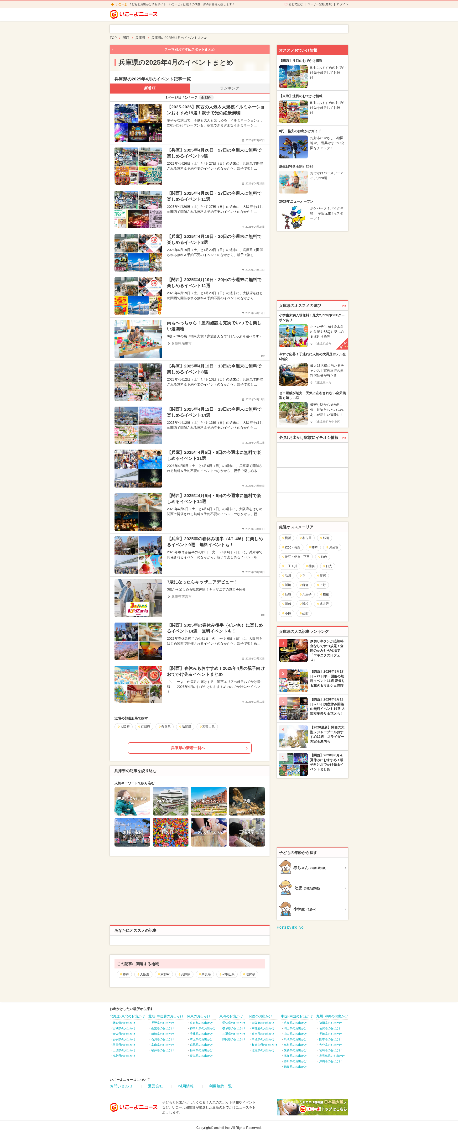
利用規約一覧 (220, 1086)
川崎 (288, 585)
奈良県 (206, 974)
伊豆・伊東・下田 (297, 557)
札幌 (311, 566)
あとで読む (296, 4)
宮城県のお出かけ (124, 1028)
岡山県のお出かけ (295, 1028)
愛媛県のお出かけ (295, 1050)
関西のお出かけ (260, 1016)
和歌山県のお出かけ (264, 1044)
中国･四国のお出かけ (297, 1016)
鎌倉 (305, 585)
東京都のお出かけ (201, 1023)
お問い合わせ (121, 1086)
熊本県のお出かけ (330, 1039)
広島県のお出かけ (295, 1023)
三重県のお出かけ (233, 1034)
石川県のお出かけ (162, 1039)
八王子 (307, 594)
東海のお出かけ (231, 1016)
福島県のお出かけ (124, 1055)
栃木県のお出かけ (201, 1050)
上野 (323, 585)
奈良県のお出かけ (263, 1039)
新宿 (323, 575)
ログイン (342, 4)
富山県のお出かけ (162, 1044)
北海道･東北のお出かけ (127, 1016)
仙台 (324, 557)
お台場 (333, 547)
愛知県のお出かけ (233, 1023)
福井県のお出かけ (162, 1050)
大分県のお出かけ (330, 1044)
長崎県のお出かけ (330, 1034)
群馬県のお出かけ (201, 1044)
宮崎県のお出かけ (330, 1050)
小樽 (288, 613)
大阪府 (144, 974)
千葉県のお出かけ (201, 1034)
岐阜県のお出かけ (233, 1028)
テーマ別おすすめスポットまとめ (190, 49)
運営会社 (155, 1086)
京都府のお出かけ (263, 1028)
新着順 (150, 88)
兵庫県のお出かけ (263, 1034)
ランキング (229, 88)
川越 (288, 604)
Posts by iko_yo (290, 927)
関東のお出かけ (198, 1016)
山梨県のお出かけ (162, 1028)
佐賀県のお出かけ (330, 1028)
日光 (329, 566)
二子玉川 (291, 566)
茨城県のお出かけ (201, 1055)
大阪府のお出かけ (263, 1023)
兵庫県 (185, 974)
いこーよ (121, 4)
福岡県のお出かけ (330, 1023)
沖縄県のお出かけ (330, 1061)
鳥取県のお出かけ (295, 1039)
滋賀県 (250, 974)
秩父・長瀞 (292, 547)
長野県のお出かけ (162, 1023)
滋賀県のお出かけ (263, 1050)
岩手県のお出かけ (124, 1039)
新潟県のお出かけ (162, 1034)
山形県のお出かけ (124, 1050)
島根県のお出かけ (295, 1044)
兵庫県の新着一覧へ (188, 748)
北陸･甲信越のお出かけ (165, 1016)
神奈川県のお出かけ (203, 1028)
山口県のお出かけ (295, 1034)
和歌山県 (228, 974)
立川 (305, 575)
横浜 (288, 538)
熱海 (288, 594)
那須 (326, 538)
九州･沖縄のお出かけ (332, 1016)
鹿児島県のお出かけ (332, 1055)
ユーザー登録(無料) (319, 4)
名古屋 (307, 538)
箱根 (326, 594)
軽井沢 (324, 604)
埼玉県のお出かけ (201, 1039)
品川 (288, 575)
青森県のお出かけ (124, 1034)
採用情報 (186, 1086)
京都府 (165, 974)
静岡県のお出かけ (233, 1039)
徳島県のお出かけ (295, 1066)
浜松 (305, 604)
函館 (305, 613)
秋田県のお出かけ (124, 1044)
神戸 (126, 974)
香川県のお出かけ (295, 1061)
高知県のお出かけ (295, 1055)
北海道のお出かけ (124, 1023)
